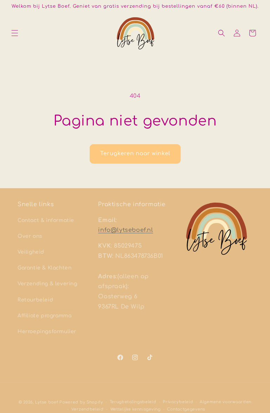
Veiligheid (31, 252)
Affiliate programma (44, 315)
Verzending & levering (47, 283)
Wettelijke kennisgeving (135, 409)
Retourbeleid (35, 300)
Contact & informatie (46, 220)
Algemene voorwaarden (225, 402)
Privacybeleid (178, 402)
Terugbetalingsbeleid (133, 402)
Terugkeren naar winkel (135, 154)
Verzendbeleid (87, 409)
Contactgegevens (186, 409)
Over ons (30, 236)
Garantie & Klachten (44, 268)
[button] (14, 33)
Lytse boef (47, 402)
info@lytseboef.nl (125, 230)
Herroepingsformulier (47, 331)
